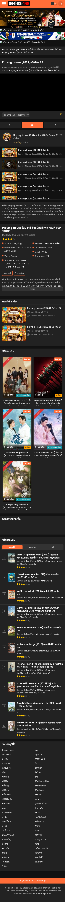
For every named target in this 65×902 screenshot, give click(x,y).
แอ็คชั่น (33, 564)
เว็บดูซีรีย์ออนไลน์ (26, 880)
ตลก (50, 651)
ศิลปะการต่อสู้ (8, 835)
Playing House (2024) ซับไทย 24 (44, 326)
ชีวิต (33, 729)
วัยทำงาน (6, 830)
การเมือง (27, 729)
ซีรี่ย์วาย (5, 790)
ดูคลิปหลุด (41, 880)
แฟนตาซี (7, 273)
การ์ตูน (5, 759)
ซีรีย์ (36, 777)
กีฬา (25, 581)
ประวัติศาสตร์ (22, 673)
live (36, 750)
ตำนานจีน (39, 808)
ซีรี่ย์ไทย (38, 795)
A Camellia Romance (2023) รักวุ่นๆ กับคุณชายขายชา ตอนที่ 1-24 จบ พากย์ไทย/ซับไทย (39, 685)
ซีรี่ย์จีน (33, 561)
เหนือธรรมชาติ (41, 848)
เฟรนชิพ (5, 848)
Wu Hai (20, 266)
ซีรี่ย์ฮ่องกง (39, 790)
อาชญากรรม (40, 839)
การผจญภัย (40, 759)
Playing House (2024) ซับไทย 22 (44, 308)
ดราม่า (53, 561)
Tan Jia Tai (23, 263)
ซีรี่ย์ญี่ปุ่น (6, 786)
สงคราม (38, 835)
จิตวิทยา (38, 768)
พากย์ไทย (20, 564)
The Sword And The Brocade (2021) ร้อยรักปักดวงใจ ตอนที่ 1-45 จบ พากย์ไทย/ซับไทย (40, 665)
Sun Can (11, 263)
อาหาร (5, 844)
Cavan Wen (19, 260)
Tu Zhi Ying (10, 266)
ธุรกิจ (59, 614)
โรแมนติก (19, 273)
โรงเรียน (6, 862)
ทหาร (59, 561)
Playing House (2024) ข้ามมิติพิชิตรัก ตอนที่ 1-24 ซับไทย (34, 70)
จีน (46, 251)
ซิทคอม (5, 777)
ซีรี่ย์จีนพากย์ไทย (43, 561)
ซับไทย (26, 561)
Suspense (6, 754)
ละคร (48, 634)
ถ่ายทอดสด (7, 812)
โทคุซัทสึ (38, 857)
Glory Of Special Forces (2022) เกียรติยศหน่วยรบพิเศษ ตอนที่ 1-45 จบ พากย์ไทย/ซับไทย (38, 556)
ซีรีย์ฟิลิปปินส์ (40, 786)
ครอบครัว (27, 597)
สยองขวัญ (6, 839)
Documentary (8, 750)
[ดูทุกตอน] (32, 125)
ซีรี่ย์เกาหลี (43, 597)
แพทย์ (4, 853)
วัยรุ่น (27, 564)
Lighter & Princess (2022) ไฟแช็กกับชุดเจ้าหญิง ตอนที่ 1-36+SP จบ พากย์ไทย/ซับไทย (38, 609)
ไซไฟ (4, 866)
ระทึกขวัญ (39, 821)
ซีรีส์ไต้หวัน (7, 799)
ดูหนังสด (6, 803)
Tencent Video (52, 243)
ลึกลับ (39, 673)
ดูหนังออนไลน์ (41, 803)
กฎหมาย (38, 754)
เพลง (37, 844)
